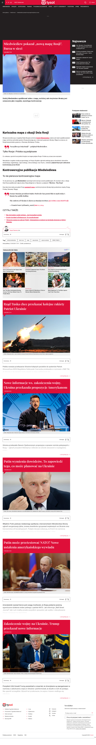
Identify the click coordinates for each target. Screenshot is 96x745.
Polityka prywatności (7, 735)
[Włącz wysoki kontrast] (11, 2)
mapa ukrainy (35, 240)
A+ (8, 2)
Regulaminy (20, 735)
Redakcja (30, 714)
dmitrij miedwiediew (11, 240)
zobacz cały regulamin (81, 729)
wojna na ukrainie (45, 240)
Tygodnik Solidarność (40, 6)
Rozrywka (71, 6)
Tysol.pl (91, 735)
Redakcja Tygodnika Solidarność (12, 709)
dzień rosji (21, 240)
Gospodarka (22, 6)
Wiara (50, 6)
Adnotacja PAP (8, 718)
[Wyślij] (92, 712)
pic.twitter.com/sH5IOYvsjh (59, 201)
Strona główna (6, 12)
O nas (29, 709)
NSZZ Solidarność (19, 2)
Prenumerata (84, 6)
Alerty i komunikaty (60, 6)
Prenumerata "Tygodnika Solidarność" (13, 711)
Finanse (29, 6)
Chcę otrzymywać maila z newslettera (79, 717)
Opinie (77, 6)
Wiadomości (6, 6)
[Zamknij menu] (2, 2)
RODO (14, 735)
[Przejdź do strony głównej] (46, 2)
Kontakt (30, 716)
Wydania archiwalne (9, 716)
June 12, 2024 (39, 205)
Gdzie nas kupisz (8, 714)
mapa (28, 240)
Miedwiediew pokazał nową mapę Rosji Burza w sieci (28, 12)
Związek (13, 6)
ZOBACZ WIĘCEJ (56, 240)
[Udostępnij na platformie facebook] (66, 234)
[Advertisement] (48, 27)
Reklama (30, 718)
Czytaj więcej (87, 77)
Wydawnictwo (31, 711)
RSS (25, 735)
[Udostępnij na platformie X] (68, 234)
